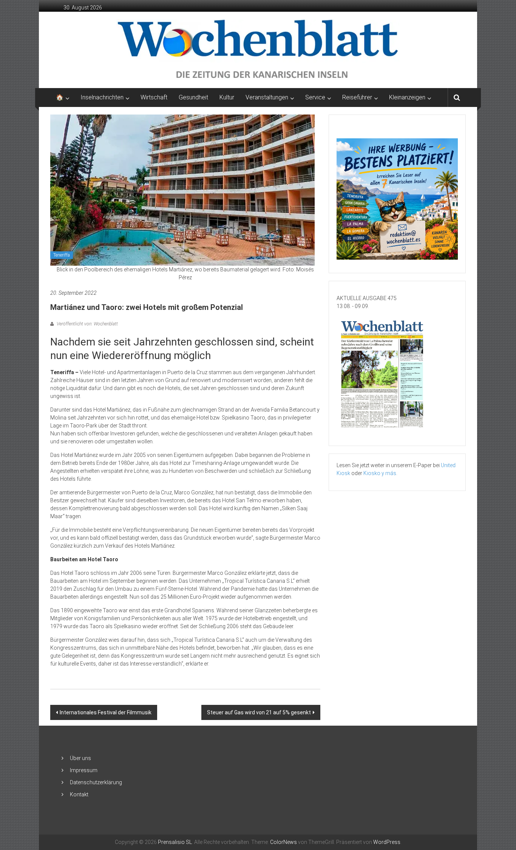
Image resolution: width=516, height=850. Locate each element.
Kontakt (79, 794)
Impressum (83, 770)
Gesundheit (193, 97)
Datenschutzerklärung (96, 782)
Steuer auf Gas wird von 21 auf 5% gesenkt (259, 712)
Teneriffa (61, 255)
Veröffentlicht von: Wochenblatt (87, 324)
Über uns (80, 758)
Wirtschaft (154, 97)
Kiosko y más (379, 473)
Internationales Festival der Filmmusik (105, 712)
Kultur (226, 97)
